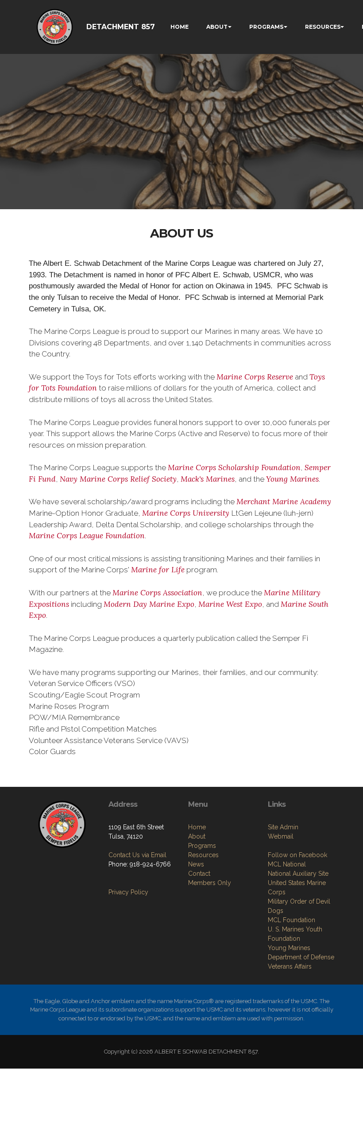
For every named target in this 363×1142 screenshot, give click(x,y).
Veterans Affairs (290, 966)
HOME (179, 26)
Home (197, 827)
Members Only (209, 882)
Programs (202, 845)
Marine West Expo (230, 604)
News (196, 864)
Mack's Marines (208, 479)
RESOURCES (322, 26)
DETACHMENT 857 (120, 27)
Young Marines (292, 479)
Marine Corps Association (157, 593)
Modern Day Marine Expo (149, 604)
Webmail (280, 836)
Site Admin (283, 827)
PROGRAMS (266, 26)
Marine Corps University (185, 513)
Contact (199, 873)
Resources (203, 854)
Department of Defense (301, 957)
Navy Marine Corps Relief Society (118, 479)
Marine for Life (158, 570)
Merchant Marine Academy (283, 501)
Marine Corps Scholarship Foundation (234, 467)
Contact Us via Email (137, 854)
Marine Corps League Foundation (87, 535)
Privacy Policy (128, 892)
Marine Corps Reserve (254, 377)
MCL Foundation (291, 920)
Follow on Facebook (297, 854)
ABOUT (217, 26)
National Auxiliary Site (298, 873)
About (196, 836)
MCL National (287, 864)
